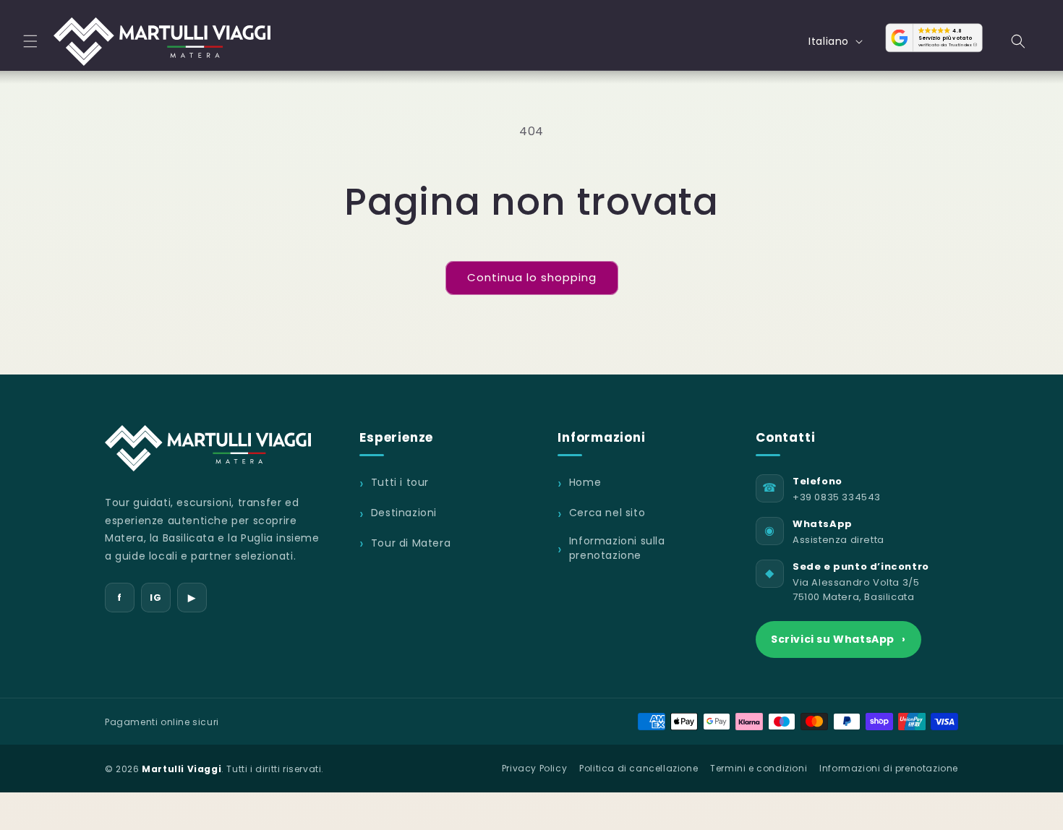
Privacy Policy (534, 768)
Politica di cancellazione (638, 768)
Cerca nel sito (607, 513)
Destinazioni (404, 513)
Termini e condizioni (758, 768)
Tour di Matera (411, 542)
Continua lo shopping (532, 277)
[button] (30, 41)
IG (155, 597)
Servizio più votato (945, 38)
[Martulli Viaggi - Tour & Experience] (208, 448)
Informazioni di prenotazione (888, 768)
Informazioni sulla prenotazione (617, 548)
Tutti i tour (400, 482)
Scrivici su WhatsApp (838, 639)
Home (585, 482)
